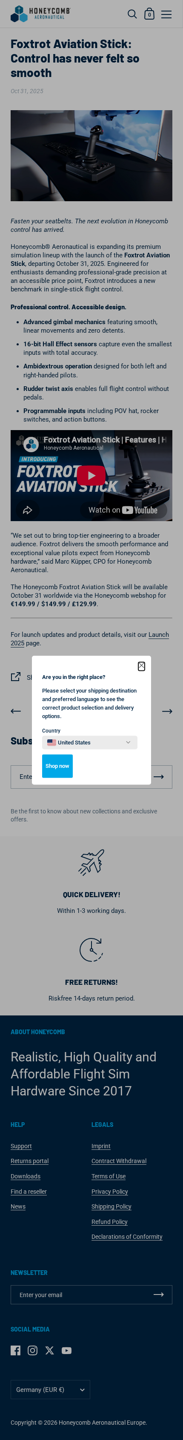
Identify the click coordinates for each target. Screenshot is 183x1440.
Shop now (57, 766)
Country (51, 730)
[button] (141, 666)
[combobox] (69, 742)
